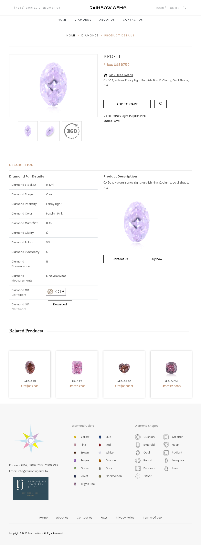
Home (62, 20)
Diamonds (83, 20)
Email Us (53, 7)
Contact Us (133, 20)
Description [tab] (21, 165)
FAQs (104, 518)
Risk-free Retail (121, 75)
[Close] (71, 131)
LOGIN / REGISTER (167, 8)
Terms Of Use (152, 518)
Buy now (156, 259)
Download (60, 304)
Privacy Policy (125, 518)
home (71, 35)
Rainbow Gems (35, 533)
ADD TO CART (127, 104)
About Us (107, 20)
